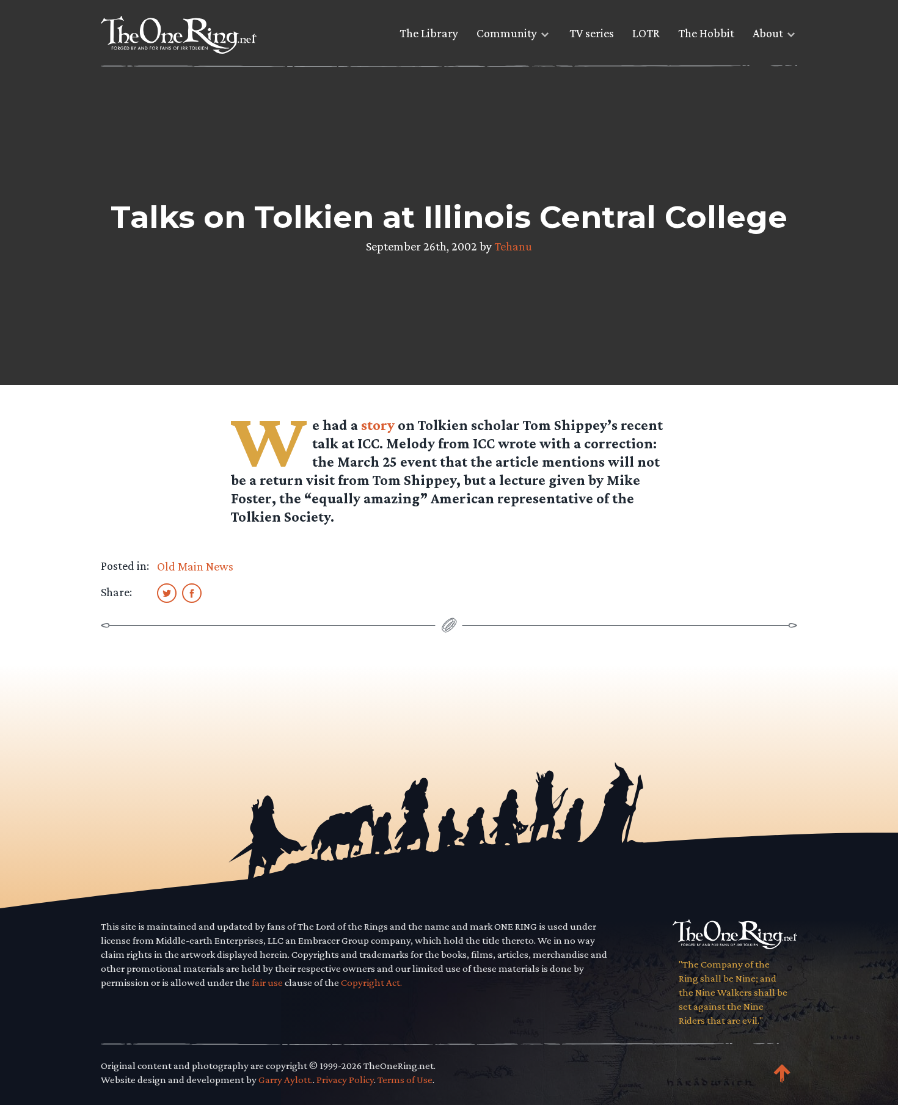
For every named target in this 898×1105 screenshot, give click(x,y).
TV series (591, 33)
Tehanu (513, 246)
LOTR (646, 33)
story (378, 425)
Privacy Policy (345, 1079)
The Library (429, 33)
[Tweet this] (167, 592)
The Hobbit (706, 33)
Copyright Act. (371, 982)
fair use (267, 982)
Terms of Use (405, 1079)
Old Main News (195, 566)
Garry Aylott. (285, 1079)
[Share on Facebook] (192, 592)
